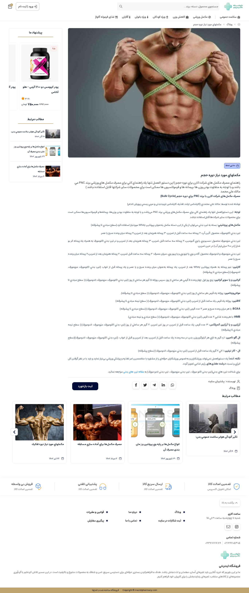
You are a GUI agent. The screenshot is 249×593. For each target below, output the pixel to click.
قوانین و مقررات (95, 512)
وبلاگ (229, 24)
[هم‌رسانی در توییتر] (145, 385)
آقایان (125, 17)
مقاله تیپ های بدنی (133, 372)
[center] (121, 6)
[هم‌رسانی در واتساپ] (172, 385)
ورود (30, 6)
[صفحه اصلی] (239, 24)
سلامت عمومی (228, 17)
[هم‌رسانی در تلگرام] (154, 385)
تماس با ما (131, 521)
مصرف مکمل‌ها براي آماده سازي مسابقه (30, 169)
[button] (234, 431)
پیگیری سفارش (95, 521)
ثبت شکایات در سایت (169, 521)
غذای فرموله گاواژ (104, 17)
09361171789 (213, 543)
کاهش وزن (179, 17)
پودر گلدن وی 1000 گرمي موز (43, 87)
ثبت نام (22, 6)
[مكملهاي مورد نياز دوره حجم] (230, 554)
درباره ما (133, 512)
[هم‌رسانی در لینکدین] (163, 385)
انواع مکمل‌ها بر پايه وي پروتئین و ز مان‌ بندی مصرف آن (29, 149)
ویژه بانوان (140, 17)
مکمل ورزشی (200, 17)
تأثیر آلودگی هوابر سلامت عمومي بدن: (27, 131)
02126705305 (232, 543)
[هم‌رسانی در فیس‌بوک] (136, 385)
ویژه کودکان (159, 17)
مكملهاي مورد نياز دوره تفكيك (48, 444)
